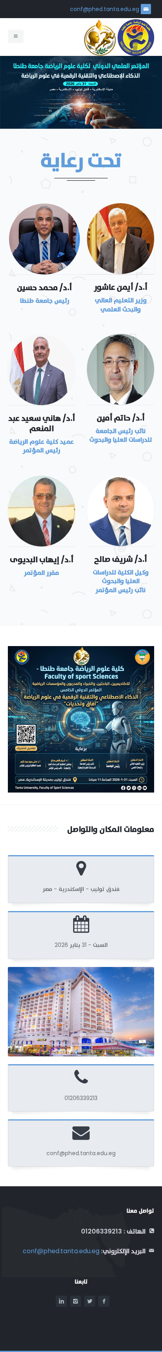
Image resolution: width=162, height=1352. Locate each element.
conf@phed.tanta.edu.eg (104, 9)
